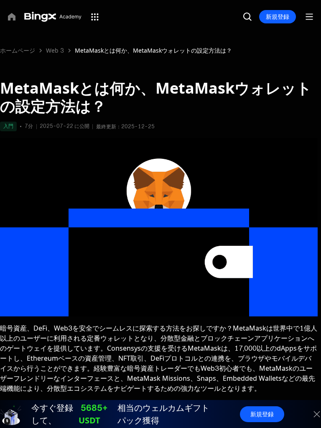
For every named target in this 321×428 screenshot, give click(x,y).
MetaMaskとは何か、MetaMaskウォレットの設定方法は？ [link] (153, 50)
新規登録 (277, 16)
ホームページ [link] (17, 50)
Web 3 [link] (55, 50)
